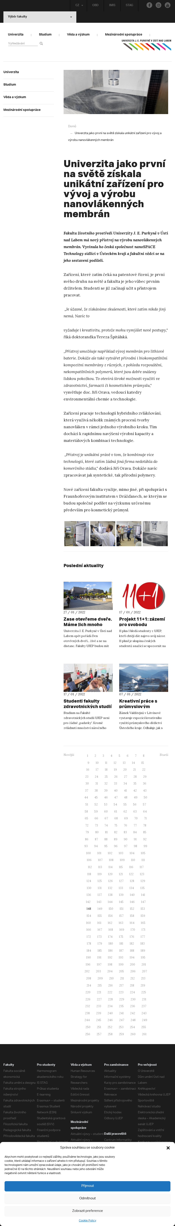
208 (88, 978)
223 (121, 992)
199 (121, 964)
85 (144, 832)
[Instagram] (158, 5)
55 (125, 804)
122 (131, 874)
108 (111, 860)
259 (121, 1034)
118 (89, 874)
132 (110, 888)
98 (135, 846)
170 (133, 930)
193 (121, 957)
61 (115, 811)
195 (143, 957)
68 (116, 818)
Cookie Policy (87, 1221)
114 (110, 867)
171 (143, 930)
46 (106, 797)
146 (132, 902)
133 (121, 888)
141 (143, 895)
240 (110, 1013)
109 (122, 860)
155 (100, 916)
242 (132, 1013)
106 (89, 860)
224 (132, 992)
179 (100, 944)
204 (110, 971)
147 (143, 902)
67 (106, 818)
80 (97, 832)
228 (110, 999)
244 (87, 1020)
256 (87, 1034)
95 (106, 846)
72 (86, 825)
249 (144, 1020)
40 (116, 791)
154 (89, 916)
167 (100, 930)
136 (89, 895)
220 (87, 992)
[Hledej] (42, 43)
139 (121, 895)
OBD (95, 6)
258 (110, 1034)
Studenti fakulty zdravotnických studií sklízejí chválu (88, 706)
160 (88, 923)
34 (125, 783)
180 (110, 944)
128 (132, 881)
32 (106, 783)
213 (143, 978)
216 (110, 985)
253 (121, 1027)
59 (96, 811)
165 (143, 923)
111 (143, 860)
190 (88, 957)
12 (115, 763)
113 (100, 867)
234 (110, 1006)
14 (133, 763)
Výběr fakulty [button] (17, 17)
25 (106, 777)
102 (110, 853)
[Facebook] (149, 5)
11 (106, 763)
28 (135, 777)
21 (134, 770)
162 (110, 923)
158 (132, 916)
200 (132, 964)
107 (100, 860)
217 (121, 985)
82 (115, 832)
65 (86, 818)
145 (121, 902)
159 (143, 916)
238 (87, 1013)
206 (133, 971)
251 (99, 1027)
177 (143, 937)
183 (142, 944)
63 (135, 811)
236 (132, 1006)
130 (89, 888)
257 (99, 1034)
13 (124, 763)
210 (111, 978)
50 (145, 797)
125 (100, 881)
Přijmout (87, 1186)
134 (131, 888)
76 (125, 825)
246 (110, 1020)
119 (100, 874)
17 (97, 770)
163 (121, 923)
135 (142, 888)
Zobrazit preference (87, 1211)
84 (135, 832)
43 (145, 791)
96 (116, 846)
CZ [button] (77, 6)
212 (132, 978)
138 (110, 895)
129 (143, 881)
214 (89, 985)
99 (145, 846)
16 (87, 770)
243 (144, 1013)
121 (121, 874)
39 (106, 791)
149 (100, 909)
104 (132, 853)
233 (98, 1006)
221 (99, 992)
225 (143, 992)
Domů (72, 126)
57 (144, 804)
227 (99, 999)
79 (87, 832)
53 (105, 804)
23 (86, 777)
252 (110, 1027)
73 (96, 825)
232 (87, 1006)
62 (125, 811)
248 (133, 1020)
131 (100, 888)
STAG (129, 6)
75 (115, 825)
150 (111, 909)
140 (132, 895)
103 (121, 853)
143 (99, 902)
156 (110, 916)
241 (121, 1013)
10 (97, 763)
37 (86, 791)
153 (143, 909)
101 (99, 853)
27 (125, 777)
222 (110, 992)
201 (144, 964)
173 (99, 937)
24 (96, 777)
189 (143, 951)
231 (144, 999)
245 (98, 1020)
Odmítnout (87, 1198)
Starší (164, 755)
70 (136, 818)
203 (98, 971)
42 (135, 791)
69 (126, 818)
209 (100, 978)
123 (142, 874)
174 (110, 937)
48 (125, 797)
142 (88, 902)
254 (132, 1027)
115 (121, 867)
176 (132, 937)
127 (121, 881)
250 (87, 1027)
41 (125, 791)
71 (145, 818)
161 (99, 923)
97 (125, 846)
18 (106, 770)
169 (121, 930)
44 (86, 797)
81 (106, 832)
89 (115, 839)
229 (121, 999)
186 (110, 951)
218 (132, 985)
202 (87, 971)
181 (121, 944)
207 (144, 971)
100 (88, 853)
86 (86, 839)
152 (132, 909)
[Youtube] (167, 5)
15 (142, 763)
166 (88, 930)
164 (132, 923)
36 (144, 783)
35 (134, 783)
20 (125, 770)
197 (99, 964)
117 (142, 867)
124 (89, 881)
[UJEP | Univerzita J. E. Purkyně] (146, 47)
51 (86, 804)
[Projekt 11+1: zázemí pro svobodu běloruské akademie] (143, 596)
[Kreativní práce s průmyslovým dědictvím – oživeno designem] (143, 678)
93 (86, 846)
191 (99, 957)
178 (89, 944)
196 (88, 964)
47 (116, 797)
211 (122, 978)
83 (125, 832)
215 (100, 985)
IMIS (112, 6)
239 (98, 1013)
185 (100, 951)
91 (135, 839)
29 (145, 777)
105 (143, 853)
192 (110, 957)
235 (121, 1006)
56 (134, 804)
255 (143, 1027)
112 (90, 867)
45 (96, 797)
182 (132, 944)
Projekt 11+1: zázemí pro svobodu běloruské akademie (142, 624)
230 (133, 999)
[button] (168, 1148)
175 (121, 937)
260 (133, 1034)
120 (110, 874)
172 (89, 937)
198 (110, 964)
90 (125, 839)
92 (145, 839)
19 (115, 770)
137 (100, 895)
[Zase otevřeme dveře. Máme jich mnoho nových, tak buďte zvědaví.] (88, 596)
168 (110, 930)
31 (96, 783)
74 (106, 825)
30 (87, 783)
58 (86, 811)
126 (110, 881)
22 (143, 770)
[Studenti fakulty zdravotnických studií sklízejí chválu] (88, 678)
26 (116, 777)
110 (133, 860)
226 (87, 999)
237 (144, 1006)
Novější (69, 755)
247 (121, 1020)
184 (89, 951)
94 (96, 846)
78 (144, 825)
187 (121, 951)
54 (115, 804)
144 (110, 902)
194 (132, 957)
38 (96, 791)
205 (121, 971)
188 (132, 951)
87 (96, 839)
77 (135, 825)
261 (144, 1034)
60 (106, 811)
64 (145, 811)
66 (96, 818)
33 (115, 783)
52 (96, 804)
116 (131, 867)
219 (143, 985)
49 (135, 797)
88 (106, 839)
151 (122, 909)
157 (121, 916)
